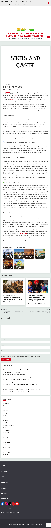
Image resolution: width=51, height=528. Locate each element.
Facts (5, 415)
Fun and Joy (7, 420)
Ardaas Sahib (8, 1)
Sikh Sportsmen (8, 444)
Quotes (6, 435)
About (2, 1)
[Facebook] (2, 505)
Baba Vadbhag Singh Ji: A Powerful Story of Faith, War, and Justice (20, 377)
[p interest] (13, 505)
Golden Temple (23, 233)
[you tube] (17, 505)
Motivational (7, 430)
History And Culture (10, 295)
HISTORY (6, 422)
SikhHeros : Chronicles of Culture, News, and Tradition (25, 35)
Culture (6, 410)
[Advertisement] (25, 16)
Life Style (6, 427)
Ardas (11, 99)
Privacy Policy (4, 3)
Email (2, 345)
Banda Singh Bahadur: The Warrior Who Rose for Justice (17, 387)
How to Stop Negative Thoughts (12, 382)
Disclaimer (22, 1)
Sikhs (16, 95)
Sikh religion (40, 295)
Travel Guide (7, 452)
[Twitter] (9, 505)
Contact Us (15, 1)
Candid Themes (38, 524)
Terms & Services (13, 3)
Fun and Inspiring (8, 418)
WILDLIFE (6, 454)
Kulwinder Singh (16, 89)
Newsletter (28, 1)
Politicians (6, 432)
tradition (6, 449)
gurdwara (7, 92)
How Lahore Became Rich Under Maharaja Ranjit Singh (12, 298)
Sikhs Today (7, 447)
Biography (6, 403)
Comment (3, 324)
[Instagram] (6, 505)
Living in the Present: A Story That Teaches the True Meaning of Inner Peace (22, 389)
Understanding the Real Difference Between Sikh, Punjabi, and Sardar (36, 299)
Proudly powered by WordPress (16, 524)
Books (5, 408)
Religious (8, 84)
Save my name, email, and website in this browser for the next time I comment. (21, 356)
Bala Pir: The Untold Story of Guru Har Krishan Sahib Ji (17, 379)
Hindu (24, 173)
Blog (4, 84)
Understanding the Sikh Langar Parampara (14, 374)
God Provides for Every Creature (12, 372)
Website (3, 350)
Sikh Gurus (6, 440)
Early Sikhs (7, 413)
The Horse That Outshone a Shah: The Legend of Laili (14, 4)
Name (3, 339)
